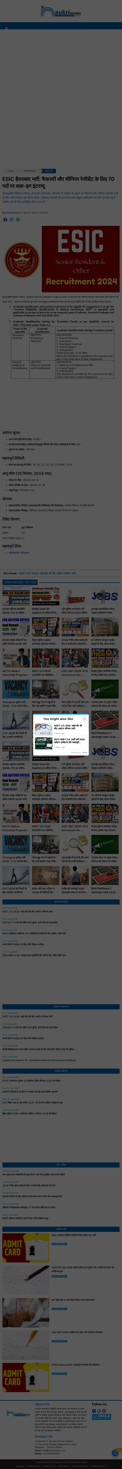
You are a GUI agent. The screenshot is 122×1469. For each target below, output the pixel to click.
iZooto (84, 752)
